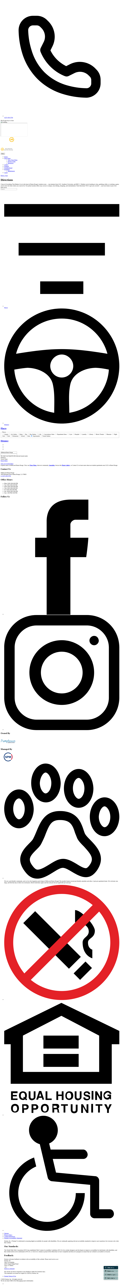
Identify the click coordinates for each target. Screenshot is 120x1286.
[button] (61, 878)
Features (6, 166)
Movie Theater (100, 434)
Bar (26, 434)
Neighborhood (8, 168)
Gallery (6, 164)
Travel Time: (4, 459)
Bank (21, 434)
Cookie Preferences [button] (9, 1236)
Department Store (62, 434)
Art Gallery (14, 434)
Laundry (84, 434)
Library (91, 434)
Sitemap (6, 1233)
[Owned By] (8, 745)
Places (3, 428)
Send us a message (9, 1268)
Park (8, 436)
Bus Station (33, 434)
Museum (108, 434)
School (23, 436)
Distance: (3, 457)
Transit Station (46, 436)
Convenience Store (49, 434)
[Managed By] (8, 761)
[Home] (12, 146)
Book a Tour (4, 175)
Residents (7, 169)
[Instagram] (61, 729)
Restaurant (15, 436)
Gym (70, 434)
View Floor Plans (12, 160)
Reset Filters (4, 460)
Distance (4, 441)
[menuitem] (61, 157)
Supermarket (36, 436)
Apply (6, 172)
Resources (10, 163)
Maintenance (11, 171)
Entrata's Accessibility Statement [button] (13, 1238)
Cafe (40, 434)
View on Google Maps (7, 463)
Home (6, 157)
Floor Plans (7, 158)
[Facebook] (61, 614)
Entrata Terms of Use (10, 1276)
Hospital (77, 434)
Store (28, 436)
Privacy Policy (8, 1235)
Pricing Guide (11, 161)
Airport (6, 434)
